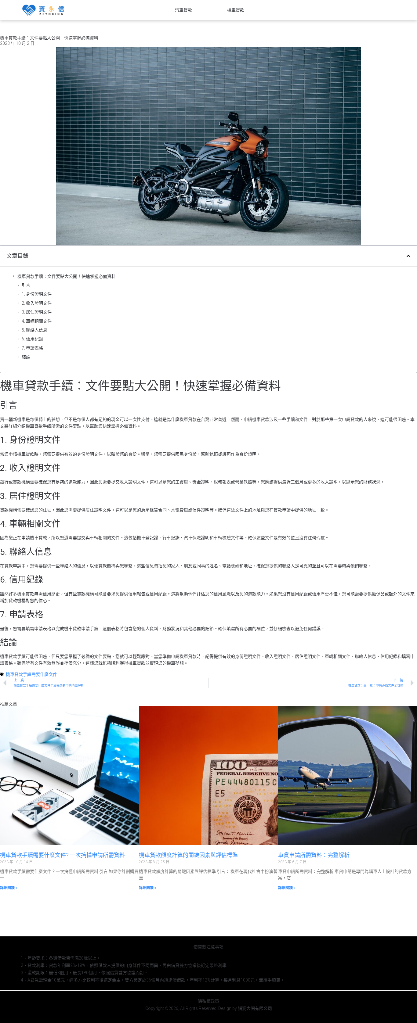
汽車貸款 (183, 10)
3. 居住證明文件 (37, 312)
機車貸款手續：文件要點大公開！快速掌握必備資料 (66, 276)
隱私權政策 (208, 1001)
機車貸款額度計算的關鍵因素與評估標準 (188, 855)
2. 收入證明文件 (37, 303)
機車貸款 (235, 10)
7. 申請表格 (32, 348)
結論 (26, 356)
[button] (408, 256)
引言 (26, 285)
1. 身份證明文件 (37, 294)
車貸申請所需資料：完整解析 (314, 855)
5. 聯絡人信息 (34, 330)
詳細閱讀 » (8, 888)
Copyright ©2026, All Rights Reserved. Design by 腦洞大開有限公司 (208, 1008)
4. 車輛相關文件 (37, 321)
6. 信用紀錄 (32, 338)
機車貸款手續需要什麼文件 (31, 674)
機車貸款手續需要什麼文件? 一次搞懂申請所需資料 (62, 855)
